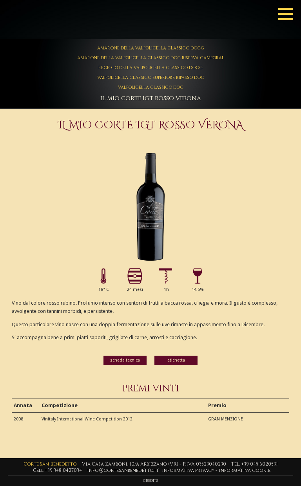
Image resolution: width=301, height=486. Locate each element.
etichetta (176, 360)
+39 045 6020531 (259, 464)
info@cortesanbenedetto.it (123, 470)
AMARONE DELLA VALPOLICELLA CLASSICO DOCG (150, 48)
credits (150, 480)
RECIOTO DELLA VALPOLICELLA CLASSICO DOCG (150, 68)
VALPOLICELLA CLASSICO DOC (150, 87)
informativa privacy (188, 470)
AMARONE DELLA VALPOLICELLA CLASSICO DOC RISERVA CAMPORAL (150, 58)
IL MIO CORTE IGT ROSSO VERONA (150, 98)
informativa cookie (244, 470)
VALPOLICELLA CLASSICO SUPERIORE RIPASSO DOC (150, 77)
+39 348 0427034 (63, 470)
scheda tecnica (125, 360)
